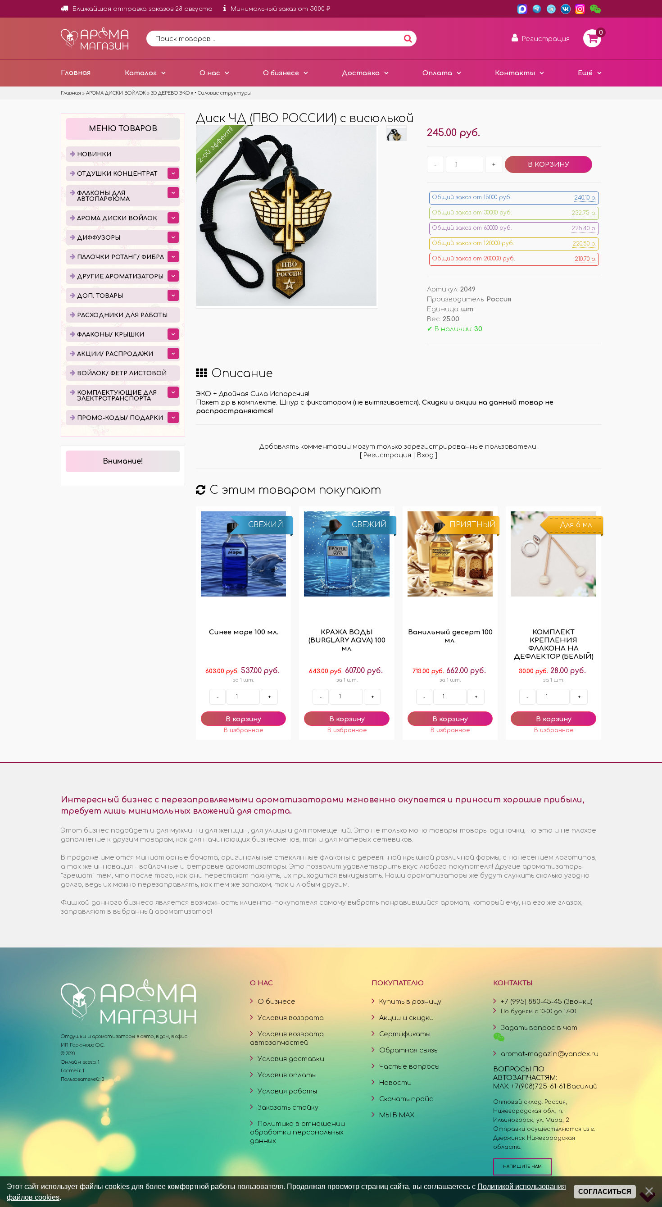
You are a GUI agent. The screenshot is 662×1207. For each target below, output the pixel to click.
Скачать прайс (406, 1098)
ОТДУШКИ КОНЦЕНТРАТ (117, 174)
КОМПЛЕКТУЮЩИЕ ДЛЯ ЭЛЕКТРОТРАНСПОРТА (117, 396)
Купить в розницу (410, 1001)
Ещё (585, 73)
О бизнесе (281, 73)
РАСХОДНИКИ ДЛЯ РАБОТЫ (122, 315)
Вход (425, 455)
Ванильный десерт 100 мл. (450, 636)
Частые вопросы (409, 1066)
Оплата (437, 73)
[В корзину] (243, 718)
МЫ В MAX (396, 1115)
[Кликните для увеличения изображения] (286, 216)
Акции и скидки (406, 1017)
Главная (76, 72)
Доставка (361, 73)
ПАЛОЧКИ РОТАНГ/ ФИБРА (120, 257)
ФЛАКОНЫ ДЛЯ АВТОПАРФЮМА (103, 196)
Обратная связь (408, 1050)
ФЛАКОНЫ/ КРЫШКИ (110, 335)
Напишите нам (522, 1166)
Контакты (515, 73)
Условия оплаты (287, 1075)
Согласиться (604, 1191)
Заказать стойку (288, 1107)
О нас (210, 73)
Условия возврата (291, 1017)
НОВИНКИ (94, 154)
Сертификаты (405, 1034)
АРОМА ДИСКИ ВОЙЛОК (117, 218)
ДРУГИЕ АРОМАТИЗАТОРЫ (120, 276)
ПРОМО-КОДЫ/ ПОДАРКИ (120, 418)
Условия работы (287, 1091)
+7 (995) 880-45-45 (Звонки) (547, 1001)
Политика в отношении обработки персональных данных (297, 1132)
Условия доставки (291, 1058)
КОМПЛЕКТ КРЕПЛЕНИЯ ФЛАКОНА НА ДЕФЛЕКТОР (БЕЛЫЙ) (554, 644)
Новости (395, 1082)
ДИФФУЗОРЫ (98, 238)
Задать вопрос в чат (539, 1027)
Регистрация (387, 455)
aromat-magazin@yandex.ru (550, 1053)
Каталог (141, 73)
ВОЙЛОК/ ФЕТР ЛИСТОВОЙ (122, 373)
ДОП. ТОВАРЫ (100, 296)
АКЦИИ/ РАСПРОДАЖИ (115, 354)
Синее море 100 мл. (243, 632)
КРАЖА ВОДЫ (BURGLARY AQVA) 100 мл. (346, 640)
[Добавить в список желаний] (243, 730)
